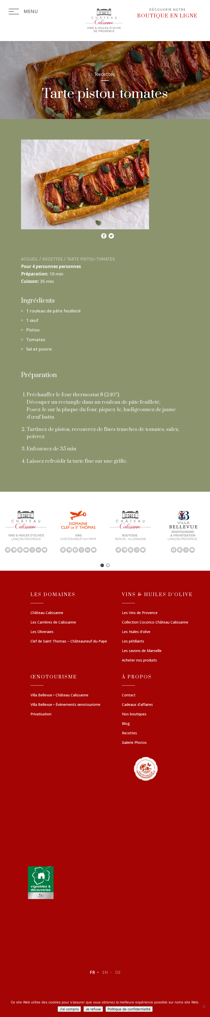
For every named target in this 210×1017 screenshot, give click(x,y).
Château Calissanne (46, 613)
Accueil (29, 259)
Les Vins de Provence (140, 613)
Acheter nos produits (139, 660)
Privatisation (40, 714)
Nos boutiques (134, 714)
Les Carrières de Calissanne (53, 622)
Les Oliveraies (42, 632)
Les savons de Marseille (142, 651)
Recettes (52, 259)
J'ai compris (69, 1009)
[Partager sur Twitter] (111, 234)
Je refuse (93, 1009)
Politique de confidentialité (129, 1009)
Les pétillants (133, 641)
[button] (26, 531)
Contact (128, 695)
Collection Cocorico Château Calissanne (155, 622)
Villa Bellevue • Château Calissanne (59, 695)
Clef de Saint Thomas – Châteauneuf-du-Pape (68, 641)
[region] (105, 531)
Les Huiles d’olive (136, 632)
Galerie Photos (134, 743)
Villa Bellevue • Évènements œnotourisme (65, 705)
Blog (126, 724)
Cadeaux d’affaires (137, 705)
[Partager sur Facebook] (104, 234)
